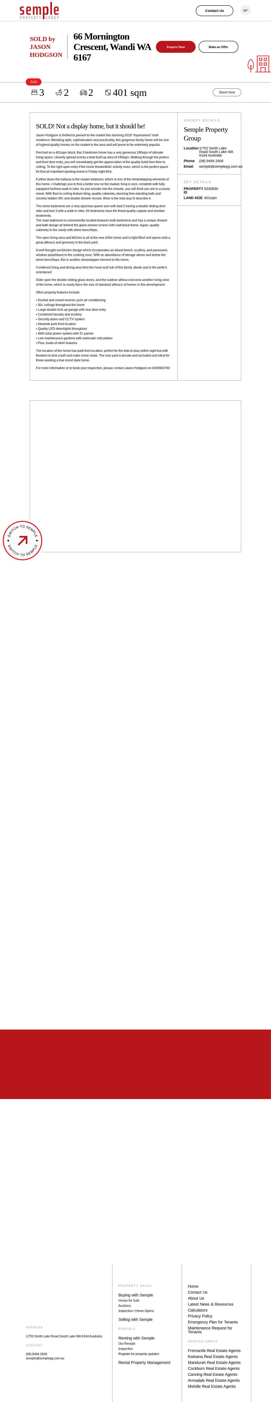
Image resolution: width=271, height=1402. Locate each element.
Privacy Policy (200, 1316)
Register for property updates (138, 1354)
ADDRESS (34, 1327)
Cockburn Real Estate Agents (214, 1368)
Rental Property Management (144, 1362)
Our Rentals (126, 1343)
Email (188, 166)
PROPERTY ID (193, 190)
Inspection (125, 1348)
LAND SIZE (193, 198)
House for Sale (128, 1300)
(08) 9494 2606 (211, 161)
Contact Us (198, 1292)
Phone (189, 161)
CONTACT (34, 1345)
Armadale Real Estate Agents (214, 1380)
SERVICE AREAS (203, 1341)
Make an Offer (218, 47)
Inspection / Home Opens (136, 1311)
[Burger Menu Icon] (245, 10)
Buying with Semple (135, 1295)
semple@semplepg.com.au (220, 166)
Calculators (198, 1310)
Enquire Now (176, 47)
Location (191, 148)
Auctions (124, 1305)
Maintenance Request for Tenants (210, 1330)
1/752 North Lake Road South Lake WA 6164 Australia (64, 1336)
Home (193, 1286)
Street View (227, 92)
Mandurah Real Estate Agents (214, 1362)
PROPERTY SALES (135, 1285)
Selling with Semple (135, 1319)
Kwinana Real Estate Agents (213, 1357)
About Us (196, 1298)
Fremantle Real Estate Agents (214, 1351)
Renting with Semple (136, 1338)
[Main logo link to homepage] (39, 10)
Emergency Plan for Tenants (213, 1322)
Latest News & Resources (211, 1304)
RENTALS (126, 1328)
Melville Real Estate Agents (212, 1386)
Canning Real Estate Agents (212, 1374)
